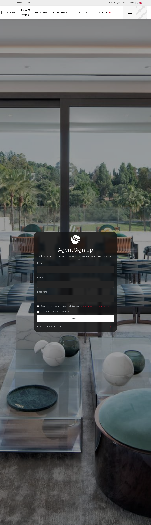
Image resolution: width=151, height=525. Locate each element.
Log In (111, 326)
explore (11, 12)
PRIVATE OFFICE (25, 12)
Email (40, 262)
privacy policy (89, 306)
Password (42, 291)
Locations (41, 12)
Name (40, 277)
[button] (139, 3)
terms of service (106, 306)
